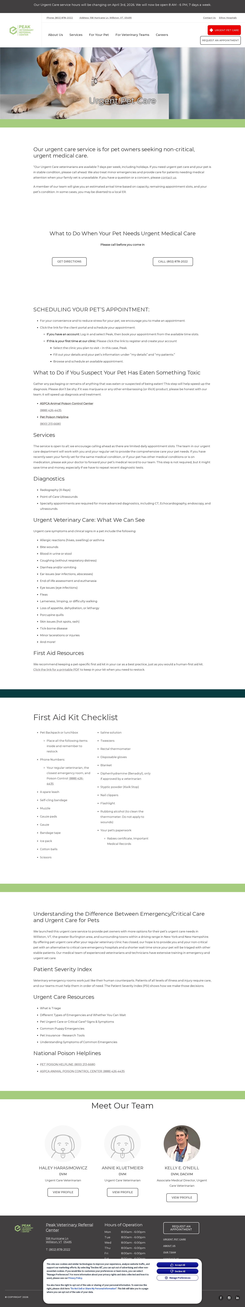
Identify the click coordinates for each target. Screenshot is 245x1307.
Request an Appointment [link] (220, 40)
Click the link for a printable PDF (56, 669)
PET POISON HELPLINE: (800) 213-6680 (67, 1064)
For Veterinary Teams (132, 35)
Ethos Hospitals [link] (228, 18)
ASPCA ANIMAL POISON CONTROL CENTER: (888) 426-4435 (82, 1071)
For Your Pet (99, 35)
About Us (55, 35)
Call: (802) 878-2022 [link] (173, 261)
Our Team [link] (169, 1252)
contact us (168, 177)
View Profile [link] (63, 1192)
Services (76, 35)
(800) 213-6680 (50, 423)
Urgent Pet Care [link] (227, 30)
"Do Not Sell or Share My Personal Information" (93, 1288)
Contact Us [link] (209, 18)
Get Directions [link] (69, 261)
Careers (162, 35)
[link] (21, 30)
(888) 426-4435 (51, 410)
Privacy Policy (75, 1277)
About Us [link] (169, 1245)
